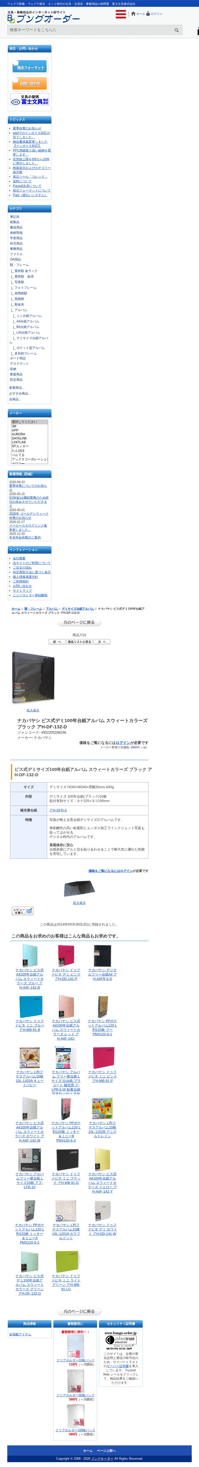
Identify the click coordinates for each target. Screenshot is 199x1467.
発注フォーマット (29, 66)
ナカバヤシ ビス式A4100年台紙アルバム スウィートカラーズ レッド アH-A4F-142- (66, 1029)
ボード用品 (18, 358)
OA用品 (15, 259)
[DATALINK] (29, 438)
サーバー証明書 (118, 1366)
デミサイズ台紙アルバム (78, 608)
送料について (22, 181)
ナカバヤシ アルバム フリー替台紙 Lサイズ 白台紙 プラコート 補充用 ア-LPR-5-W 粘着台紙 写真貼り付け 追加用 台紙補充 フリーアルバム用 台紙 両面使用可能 (66, 1089)
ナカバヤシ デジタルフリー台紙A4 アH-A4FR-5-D (102, 974)
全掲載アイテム (20, 1334)
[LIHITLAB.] (29, 442)
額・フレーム (33, 608)
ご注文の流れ (22, 567)
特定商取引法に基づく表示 (32, 572)
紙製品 (14, 222)
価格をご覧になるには (104, 871)
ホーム (140, 13)
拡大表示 (79, 903)
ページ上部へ (106, 1450)
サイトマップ (22, 590)
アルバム (52, 608)
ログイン (156, 13)
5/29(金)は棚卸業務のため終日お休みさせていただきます (29, 502)
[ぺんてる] (29, 455)
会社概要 (19, 558)
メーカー (15, 413)
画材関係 (16, 233)
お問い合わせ (29, 83)
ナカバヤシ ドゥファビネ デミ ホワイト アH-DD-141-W (102, 1229)
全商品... (15, 399)
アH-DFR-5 (58, 810)
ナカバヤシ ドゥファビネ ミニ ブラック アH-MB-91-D (66, 1178)
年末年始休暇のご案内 (25, 537)
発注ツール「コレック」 (30, 176)
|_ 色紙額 (16, 299)
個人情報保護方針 (25, 577)
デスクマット (19, 363)
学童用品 (16, 238)
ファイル (16, 254)
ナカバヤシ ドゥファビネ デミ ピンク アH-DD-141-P (66, 974)
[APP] (29, 430)
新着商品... (17, 387)
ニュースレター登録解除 (30, 595)
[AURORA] (29, 434)
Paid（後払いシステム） (30, 195)
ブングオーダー (102, 1458)
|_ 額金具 (16, 304)
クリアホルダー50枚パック (76, 1395)
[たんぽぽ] (29, 451)
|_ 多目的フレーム (23, 353)
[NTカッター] (29, 446)
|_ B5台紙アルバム (24, 327)
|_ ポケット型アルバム (27, 348)
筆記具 (14, 217)
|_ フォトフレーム (23, 287)
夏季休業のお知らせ (27, 128)
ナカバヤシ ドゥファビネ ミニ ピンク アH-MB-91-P (102, 1076)
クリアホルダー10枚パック (76, 1360)
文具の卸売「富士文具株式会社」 (29, 99)
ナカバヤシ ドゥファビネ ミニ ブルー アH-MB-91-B (29, 1025)
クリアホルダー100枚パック (75, 1430)
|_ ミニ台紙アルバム (25, 316)
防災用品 (16, 379)
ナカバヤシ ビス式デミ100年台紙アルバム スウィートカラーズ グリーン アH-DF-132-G (30, 1284)
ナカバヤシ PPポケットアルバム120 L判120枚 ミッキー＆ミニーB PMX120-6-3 (66, 1131)
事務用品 (16, 249)
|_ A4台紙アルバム (24, 321)
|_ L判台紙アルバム (24, 332)
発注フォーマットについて (32, 190)
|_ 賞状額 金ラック (23, 271)
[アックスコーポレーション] (29, 459)
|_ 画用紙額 (18, 293)
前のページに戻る (79, 622)
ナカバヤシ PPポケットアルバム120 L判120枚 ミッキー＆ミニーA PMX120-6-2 (29, 1233)
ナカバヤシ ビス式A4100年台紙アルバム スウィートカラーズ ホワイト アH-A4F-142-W (29, 1131)
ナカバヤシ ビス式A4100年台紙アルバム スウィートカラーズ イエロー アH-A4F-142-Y (102, 1182)
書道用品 (16, 227)
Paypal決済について (27, 186)
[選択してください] (29, 422)
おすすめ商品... (20, 393)
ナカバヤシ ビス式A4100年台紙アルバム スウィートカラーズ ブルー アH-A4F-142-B (30, 978)
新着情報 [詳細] (20, 474)
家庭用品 (16, 374)
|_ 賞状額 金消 (21, 276)
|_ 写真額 (16, 282)
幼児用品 (16, 243)
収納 (13, 369)
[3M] (29, 426)
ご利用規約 (21, 581)
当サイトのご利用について (32, 563)
